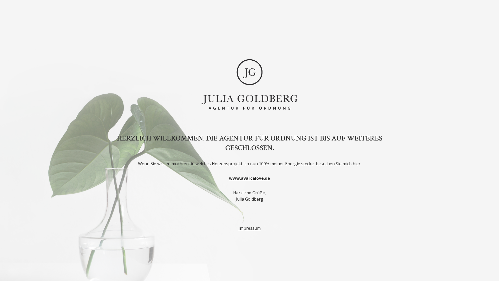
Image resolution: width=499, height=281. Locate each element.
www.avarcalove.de (249, 178)
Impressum (250, 228)
